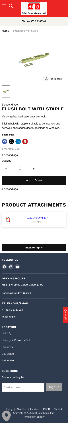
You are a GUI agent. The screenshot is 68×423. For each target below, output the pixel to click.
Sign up (54, 387)
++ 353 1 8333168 (12, 309)
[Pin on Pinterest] (25, 141)
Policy (9, 409)
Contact (58, 409)
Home (5, 30)
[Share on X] (11, 141)
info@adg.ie (9, 316)
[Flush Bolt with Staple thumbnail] (6, 91)
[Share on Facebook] (4, 141)
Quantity (6, 161)
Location (34, 409)
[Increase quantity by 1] (33, 168)
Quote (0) (65, 314)
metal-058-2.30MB (37, 218)
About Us (21, 409)
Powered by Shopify (34, 416)
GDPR (46, 409)
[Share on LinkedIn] (18, 141)
